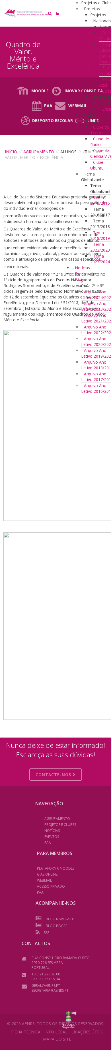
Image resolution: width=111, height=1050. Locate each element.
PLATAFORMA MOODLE (55, 868)
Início (11, 151)
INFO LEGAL (55, 1032)
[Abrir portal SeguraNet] (69, 1019)
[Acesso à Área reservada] (57, 13)
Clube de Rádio (99, 141)
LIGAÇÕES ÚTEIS (87, 1032)
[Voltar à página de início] (54, 13)
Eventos (51, 836)
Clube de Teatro (99, 130)
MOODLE (40, 90)
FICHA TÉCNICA (25, 1032)
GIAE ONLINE (47, 874)
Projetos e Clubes (60, 824)
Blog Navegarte (60, 918)
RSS (46, 932)
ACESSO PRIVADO (51, 886)
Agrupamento (38, 151)
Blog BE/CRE (56, 925)
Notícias (52, 830)
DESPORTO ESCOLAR (52, 120)
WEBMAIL (44, 880)
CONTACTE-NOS (54, 774)
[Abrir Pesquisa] (50, 13)
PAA (48, 105)
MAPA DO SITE (57, 1039)
